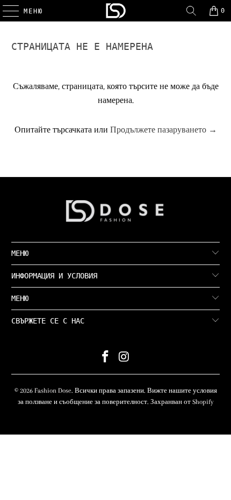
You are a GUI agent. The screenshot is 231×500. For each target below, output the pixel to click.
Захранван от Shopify (181, 402)
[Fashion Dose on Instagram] (125, 358)
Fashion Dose (52, 390)
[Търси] (191, 10)
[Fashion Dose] (116, 10)
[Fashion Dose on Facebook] (106, 358)
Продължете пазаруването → (163, 130)
